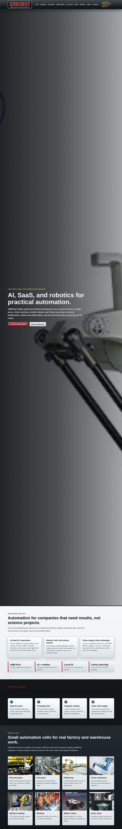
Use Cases (69, 4)
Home (37, 4)
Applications (60, 4)
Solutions (51, 4)
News (76, 4)
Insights (82, 4)
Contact (95, 4)
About (89, 4)
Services (43, 4)
